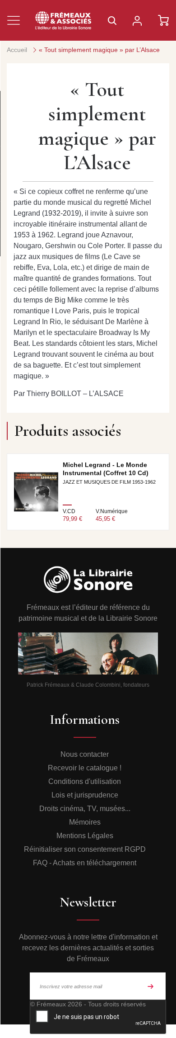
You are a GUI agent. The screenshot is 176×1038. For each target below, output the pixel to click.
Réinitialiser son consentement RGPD (85, 849)
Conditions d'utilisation (84, 781)
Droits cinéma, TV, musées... (84, 808)
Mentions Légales (84, 836)
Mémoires (85, 822)
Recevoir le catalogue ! (84, 768)
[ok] (151, 986)
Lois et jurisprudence (84, 795)
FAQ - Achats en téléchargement (84, 863)
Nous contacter (84, 754)
